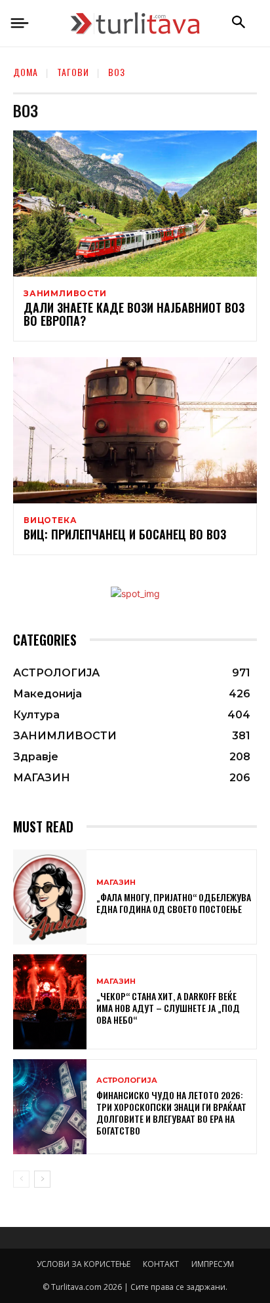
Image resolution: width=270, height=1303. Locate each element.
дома (25, 72)
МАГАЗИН (116, 882)
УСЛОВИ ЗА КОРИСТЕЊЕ (83, 1264)
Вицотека (50, 520)
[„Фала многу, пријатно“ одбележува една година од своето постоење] (50, 896)
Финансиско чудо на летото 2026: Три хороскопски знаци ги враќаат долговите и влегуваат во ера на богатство (171, 1113)
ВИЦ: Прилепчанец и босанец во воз (125, 534)
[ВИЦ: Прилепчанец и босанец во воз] (135, 430)
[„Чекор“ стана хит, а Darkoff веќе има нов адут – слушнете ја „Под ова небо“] (50, 1001)
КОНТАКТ (161, 1264)
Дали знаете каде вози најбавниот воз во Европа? (134, 314)
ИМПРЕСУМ (212, 1264)
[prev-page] (21, 1179)
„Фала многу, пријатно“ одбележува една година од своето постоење (173, 903)
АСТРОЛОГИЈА (126, 1080)
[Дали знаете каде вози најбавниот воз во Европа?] (135, 203)
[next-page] (42, 1179)
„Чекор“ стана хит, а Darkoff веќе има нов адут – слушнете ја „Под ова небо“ (168, 1007)
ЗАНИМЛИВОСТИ (65, 294)
